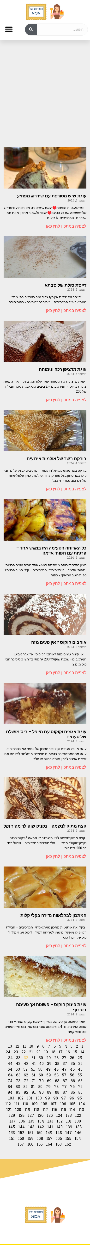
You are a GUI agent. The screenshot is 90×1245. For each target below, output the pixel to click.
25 (80, 1057)
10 (31, 1046)
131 (69, 1120)
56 (72, 1074)
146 (78, 1132)
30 (41, 1057)
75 (80, 1086)
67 (65, 1080)
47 (64, 1069)
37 (65, 1063)
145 (12, 1126)
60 (41, 1074)
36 (73, 1063)
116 (54, 1109)
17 (61, 1051)
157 (49, 1138)
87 (65, 1092)
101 (29, 1097)
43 (18, 1063)
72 (26, 1080)
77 (64, 1086)
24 (8, 1051)
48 (56, 1069)
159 (30, 1138)
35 (80, 1063)
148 (59, 1132)
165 (40, 1144)
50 (40, 1069)
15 (75, 1051)
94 (10, 1092)
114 (72, 1109)
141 (50, 1126)
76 (72, 1086)
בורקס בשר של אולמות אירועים (56, 458)
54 (10, 1069)
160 (21, 1138)
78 (56, 1086)
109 (34, 1103)
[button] (9, 29)
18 (53, 1051)
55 (80, 1074)
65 (80, 1080)
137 (12, 1120)
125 (50, 1115)
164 (49, 1144)
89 (49, 1092)
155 (68, 1138)
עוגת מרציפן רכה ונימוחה (62, 369)
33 (18, 1057)
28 (56, 1057)
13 (10, 1046)
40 (41, 1063)
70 (41, 1080)
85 (80, 1092)
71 (34, 1080)
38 (57, 1063)
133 (50, 1120)
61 (33, 1074)
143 (31, 1126)
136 (22, 1120)
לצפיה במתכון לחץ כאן (66, 226)
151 (30, 1132)
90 (41, 1092)
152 (21, 1132)
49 (48, 1069)
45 (80, 1069)
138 (79, 1126)
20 (38, 1051)
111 (16, 1103)
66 (73, 1080)
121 (9, 1109)
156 (59, 1138)
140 (59, 1126)
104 (82, 1103)
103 (11, 1097)
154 (78, 1138)
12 (17, 1046)
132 (60, 1120)
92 (26, 1092)
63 (18, 1074)
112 (8, 1103)
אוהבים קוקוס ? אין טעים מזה (58, 642)
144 (21, 1126)
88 (57, 1092)
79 (48, 1086)
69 (49, 1080)
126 (40, 1115)
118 (36, 1109)
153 (12, 1132)
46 (72, 1069)
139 (69, 1126)
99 (47, 1097)
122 (78, 1115)
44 (10, 1063)
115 (63, 1109)
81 (33, 1086)
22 (23, 1051)
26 (72, 1057)
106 (63, 1103)
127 (31, 1115)
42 (26, 1063)
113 (81, 1109)
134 (41, 1120)
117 (45, 1109)
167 (21, 1144)
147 (68, 1132)
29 (48, 1057)
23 (16, 1051)
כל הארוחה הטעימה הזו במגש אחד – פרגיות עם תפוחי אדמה (51, 550)
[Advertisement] (45, 94)
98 (55, 1097)
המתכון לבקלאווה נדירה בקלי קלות (53, 915)
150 (39, 1132)
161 (12, 1138)
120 (18, 1109)
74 (10, 1080)
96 (71, 1097)
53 (18, 1069)
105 (72, 1103)
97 (63, 1097)
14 (82, 1051)
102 (21, 1097)
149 (49, 1132)
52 (25, 1069)
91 (34, 1092)
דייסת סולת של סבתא (65, 285)
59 (48, 1074)
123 (69, 1115)
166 (30, 1144)
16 (68, 1051)
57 (64, 1074)
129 (12, 1115)
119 (27, 1109)
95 (79, 1097)
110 (25, 1103)
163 (59, 1144)
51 (33, 1069)
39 (49, 1063)
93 (18, 1092)
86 (73, 1092)
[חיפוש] (31, 29)
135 (31, 1120)
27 (64, 1057)
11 (24, 1046)
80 (40, 1086)
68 (57, 1080)
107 (53, 1103)
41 (34, 1063)
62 (26, 1074)
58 (56, 1074)
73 (18, 1080)
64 (10, 1074)
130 (78, 1120)
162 (68, 1144)
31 (33, 1057)
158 (40, 1138)
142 (41, 1126)
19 (46, 1051)
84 (10, 1086)
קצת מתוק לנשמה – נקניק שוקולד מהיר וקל (45, 826)
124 (59, 1115)
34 (10, 1057)
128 (21, 1115)
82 (25, 1086)
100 (39, 1097)
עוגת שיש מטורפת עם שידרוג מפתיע (51, 195)
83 (18, 1086)
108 (44, 1103)
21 (31, 1051)
